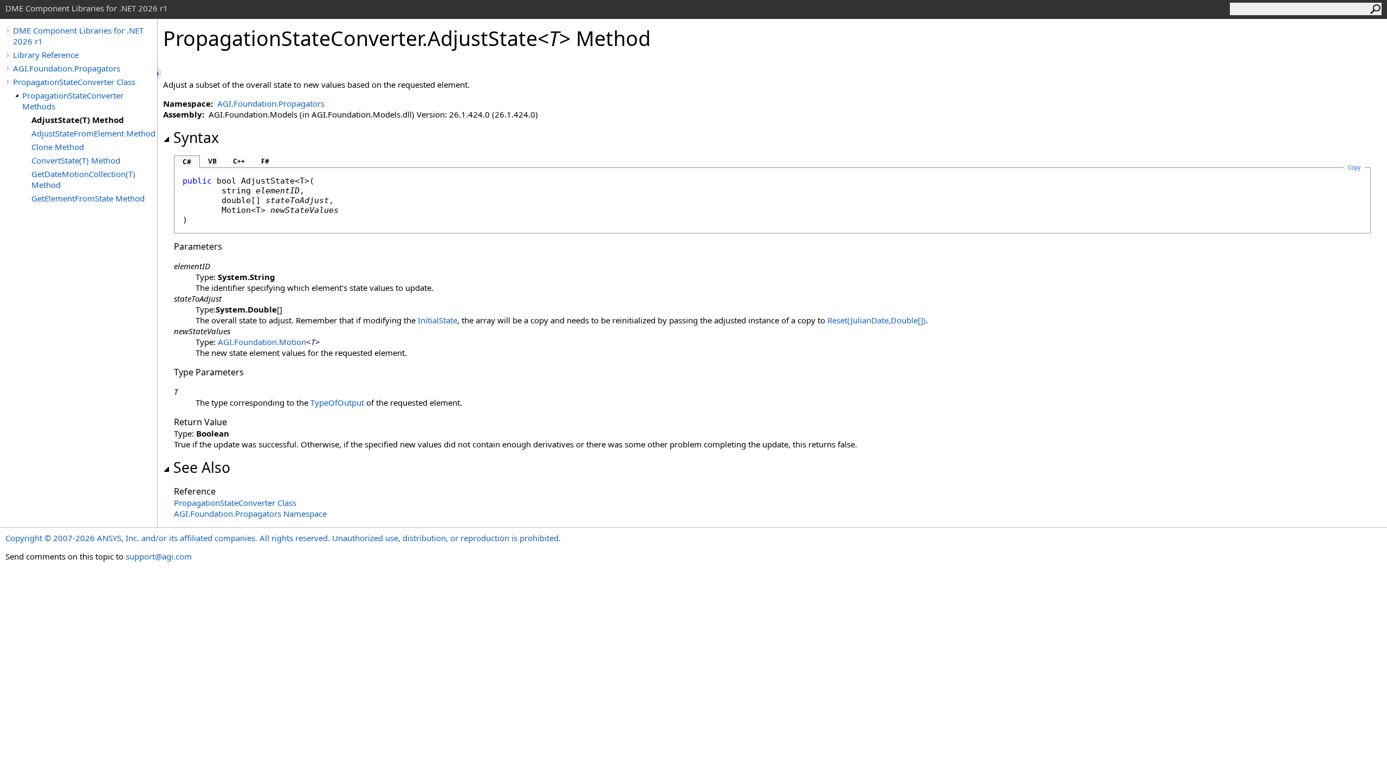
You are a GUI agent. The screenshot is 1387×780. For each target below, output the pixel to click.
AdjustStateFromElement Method (93, 133)
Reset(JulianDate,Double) (876, 320)
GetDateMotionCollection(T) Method (83, 179)
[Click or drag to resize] (160, 74)
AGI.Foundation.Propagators (66, 68)
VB (212, 161)
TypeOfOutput (337, 402)
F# (265, 161)
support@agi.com (159, 556)
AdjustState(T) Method (77, 119)
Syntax (196, 137)
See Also (201, 467)
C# (187, 161)
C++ (239, 161)
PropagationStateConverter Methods (73, 101)
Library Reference (46, 54)
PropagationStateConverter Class (74, 81)
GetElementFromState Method (88, 198)
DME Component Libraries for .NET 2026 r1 (78, 36)
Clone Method (57, 146)
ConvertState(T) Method (75, 160)
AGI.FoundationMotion (262, 341)
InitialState (437, 320)
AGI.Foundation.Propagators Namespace (250, 513)
